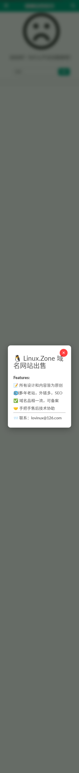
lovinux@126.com (46, 418)
